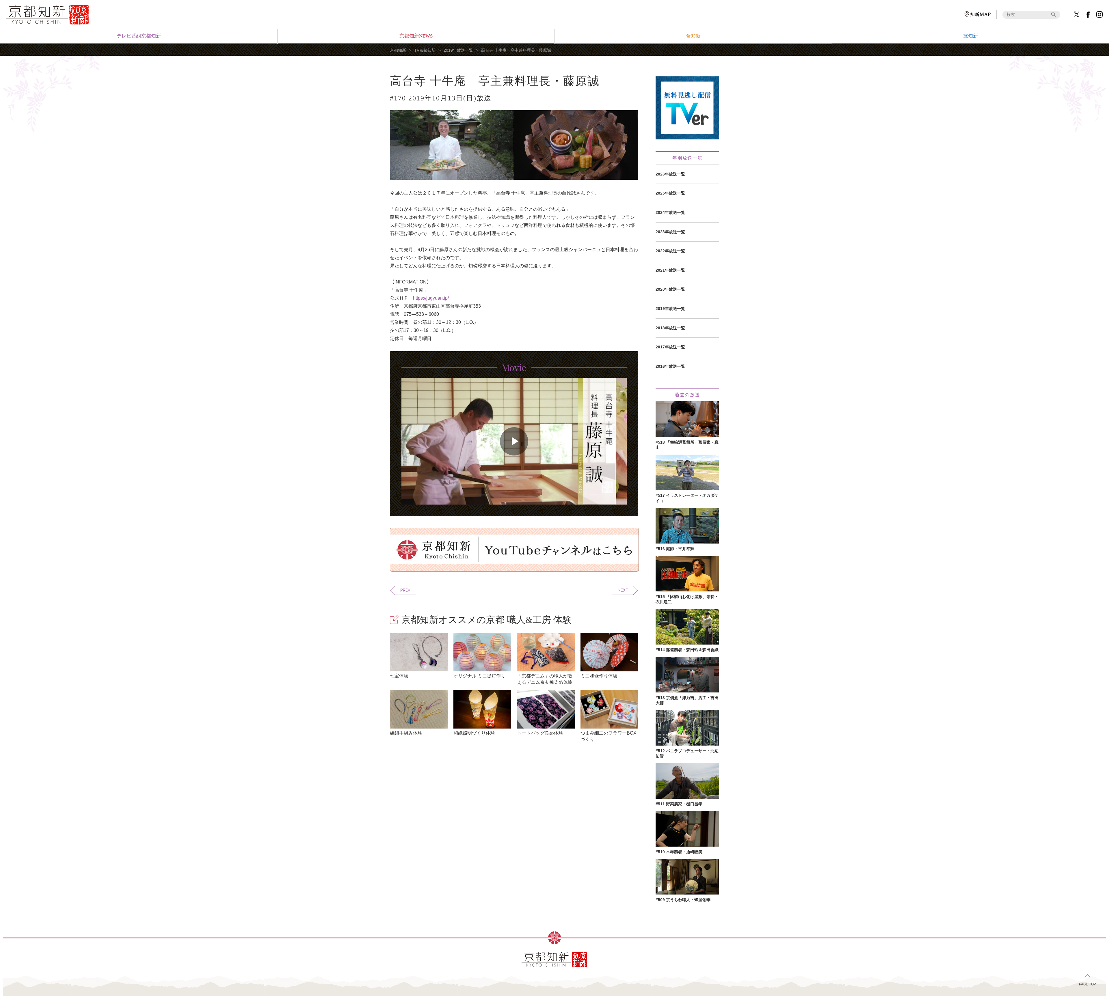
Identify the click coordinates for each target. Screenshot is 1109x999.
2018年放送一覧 (670, 328)
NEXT (623, 590)
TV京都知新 (425, 50)
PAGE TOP (1087, 984)
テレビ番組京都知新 (139, 36)
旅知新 (970, 36)
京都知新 (398, 50)
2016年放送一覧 (670, 366)
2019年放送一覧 (458, 50)
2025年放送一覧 (670, 193)
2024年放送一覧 (670, 212)
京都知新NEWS (416, 36)
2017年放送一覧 (670, 347)
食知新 (693, 36)
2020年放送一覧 (670, 289)
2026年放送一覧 (670, 174)
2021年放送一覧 (670, 270)
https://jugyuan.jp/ (431, 298)
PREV (405, 590)
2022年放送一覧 (670, 251)
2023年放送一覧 (670, 231)
